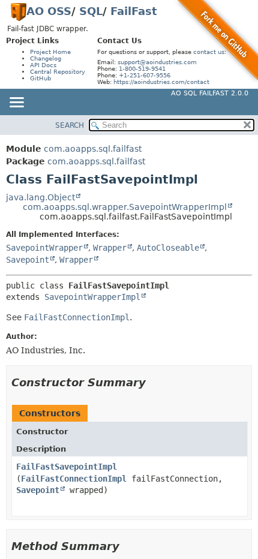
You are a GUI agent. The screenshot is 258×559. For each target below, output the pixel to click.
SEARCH (69, 125)
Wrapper (110, 248)
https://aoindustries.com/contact (161, 82)
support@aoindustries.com (157, 62)
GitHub (40, 78)
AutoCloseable (168, 248)
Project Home (50, 52)
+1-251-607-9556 (144, 75)
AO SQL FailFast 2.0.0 (209, 93)
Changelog (45, 58)
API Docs (43, 65)
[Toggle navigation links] (16, 103)
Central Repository (57, 71)
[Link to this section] (154, 382)
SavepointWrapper (44, 248)
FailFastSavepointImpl (66, 466)
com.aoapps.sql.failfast (93, 149)
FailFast (133, 11)
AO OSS (48, 11)
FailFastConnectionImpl (74, 478)
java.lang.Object (40, 197)
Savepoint (27, 260)
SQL (91, 11)
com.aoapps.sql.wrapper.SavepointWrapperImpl (125, 207)
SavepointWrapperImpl (92, 297)
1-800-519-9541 (142, 68)
